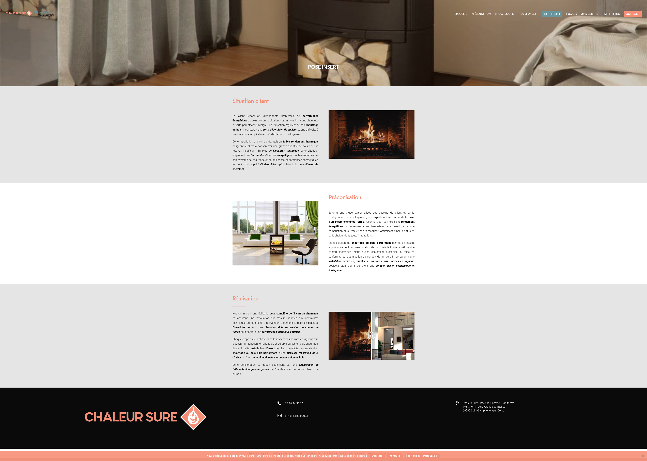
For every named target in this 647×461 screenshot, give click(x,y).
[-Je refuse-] (642, 456)
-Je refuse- (395, 455)
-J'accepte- (377, 455)
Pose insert (323, 67)
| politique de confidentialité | (422, 455)
